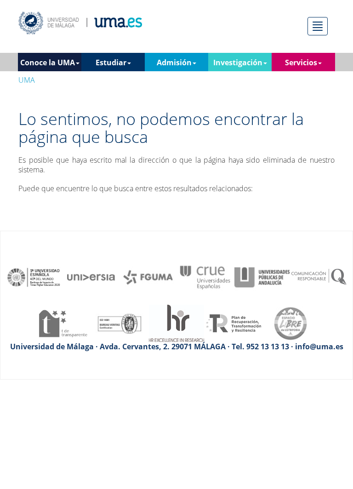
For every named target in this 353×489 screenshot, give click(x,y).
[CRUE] (205, 277)
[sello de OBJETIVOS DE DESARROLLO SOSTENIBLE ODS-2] (34, 277)
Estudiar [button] (111, 62)
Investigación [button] (237, 62)
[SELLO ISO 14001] (119, 323)
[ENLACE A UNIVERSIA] (91, 277)
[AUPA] (262, 277)
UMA (26, 80)
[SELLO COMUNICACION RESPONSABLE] (319, 277)
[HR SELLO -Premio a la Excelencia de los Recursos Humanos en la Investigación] (176, 323)
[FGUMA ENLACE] (148, 277)
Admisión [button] (174, 62)
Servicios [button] (301, 62)
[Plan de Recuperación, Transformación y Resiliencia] (233, 323)
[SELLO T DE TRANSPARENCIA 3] (62, 323)
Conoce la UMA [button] (47, 62)
